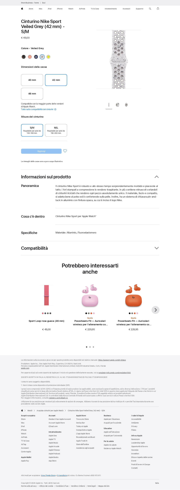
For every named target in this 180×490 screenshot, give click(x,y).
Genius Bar (80, 423)
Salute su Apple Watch (112, 448)
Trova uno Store (82, 419)
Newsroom (135, 439)
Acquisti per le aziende (112, 423)
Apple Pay (25, 461)
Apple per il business (112, 419)
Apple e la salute (110, 445)
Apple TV (52, 439)
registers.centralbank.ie (58, 398)
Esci (43, 3)
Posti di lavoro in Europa (140, 465)
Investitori (135, 454)
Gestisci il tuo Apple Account (60, 419)
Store (23, 419)
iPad (23, 426)
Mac (22, 423)
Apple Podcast (54, 454)
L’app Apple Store (83, 434)
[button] (150, 9)
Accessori (25, 448)
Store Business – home (30, 3)
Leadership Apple (138, 443)
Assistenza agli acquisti (85, 448)
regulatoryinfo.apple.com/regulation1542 (114, 373)
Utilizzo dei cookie (46, 486)
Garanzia (134, 450)
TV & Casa (25, 441)
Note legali (91, 486)
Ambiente (135, 423)
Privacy (134, 426)
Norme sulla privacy (29, 486)
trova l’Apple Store (48, 475)
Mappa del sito (103, 486)
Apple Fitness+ (54, 450)
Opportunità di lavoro (139, 446)
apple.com (25, 368)
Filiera (133, 430)
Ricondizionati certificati (85, 437)
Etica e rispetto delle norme (141, 457)
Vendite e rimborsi (78, 486)
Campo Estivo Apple (84, 430)
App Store (52, 461)
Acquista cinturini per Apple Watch (50, 411)
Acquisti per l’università (113, 436)
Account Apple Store (57, 423)
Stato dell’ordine (82, 444)
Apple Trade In (81, 441)
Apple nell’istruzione (111, 432)
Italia (157, 483)
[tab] (109, 105)
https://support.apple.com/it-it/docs (112, 360)
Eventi (133, 461)
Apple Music (53, 443)
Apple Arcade (54, 446)
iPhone (23, 430)
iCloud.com (53, 426)
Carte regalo (26, 452)
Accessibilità (136, 419)
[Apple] (22, 410)
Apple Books (53, 457)
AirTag (23, 444)
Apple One (53, 436)
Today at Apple (82, 426)
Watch (29, 411)
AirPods (24, 437)
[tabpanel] (118, 59)
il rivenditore (62, 475)
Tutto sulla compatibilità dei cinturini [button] (37, 109)
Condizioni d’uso (62, 486)
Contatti (134, 468)
